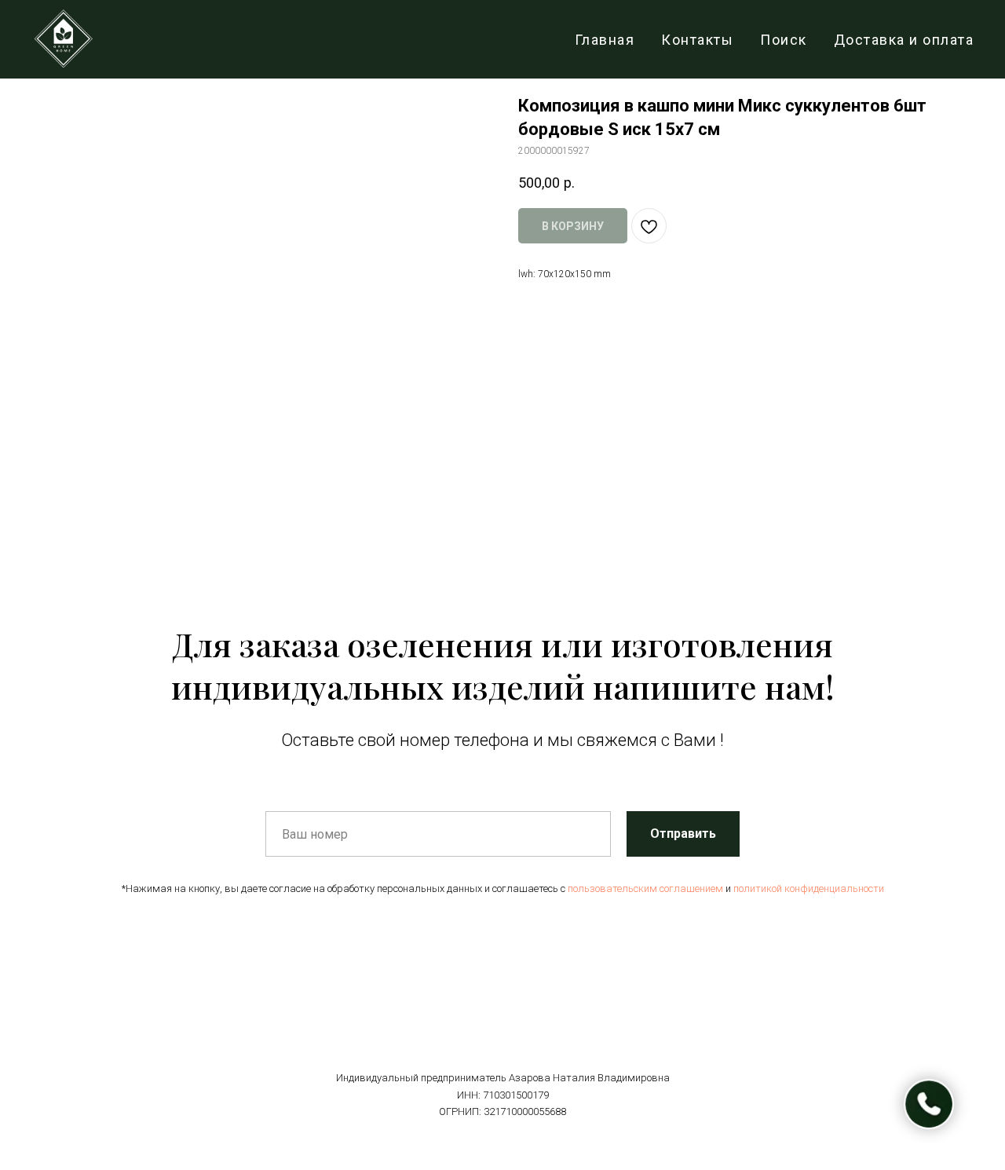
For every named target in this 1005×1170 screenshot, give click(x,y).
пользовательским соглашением (645, 888)
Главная (605, 39)
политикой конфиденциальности (808, 888)
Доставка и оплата (904, 39)
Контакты (697, 39)
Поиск (783, 39)
